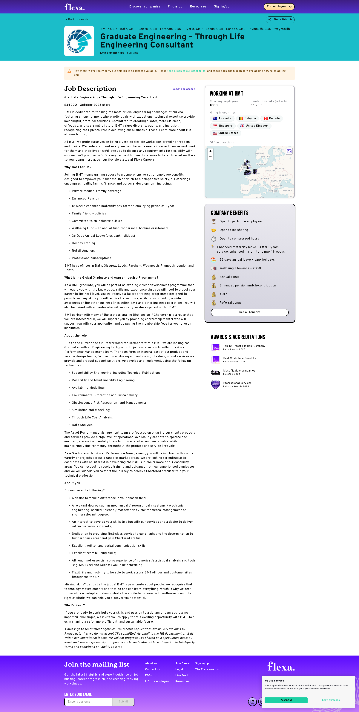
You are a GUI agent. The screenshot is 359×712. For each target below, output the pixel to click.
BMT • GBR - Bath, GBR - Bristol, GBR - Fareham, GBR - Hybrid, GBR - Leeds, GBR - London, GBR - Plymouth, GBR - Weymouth (195, 29)
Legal (179, 669)
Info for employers (157, 681)
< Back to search (77, 20)
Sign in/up (222, 7)
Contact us (152, 669)
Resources (198, 7)
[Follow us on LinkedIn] (252, 701)
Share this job (283, 20)
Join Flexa (182, 663)
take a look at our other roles (186, 71)
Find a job (175, 7)
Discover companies (144, 7)
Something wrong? (184, 89)
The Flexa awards (207, 669)
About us (151, 663)
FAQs (148, 675)
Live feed (181, 675)
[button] (245, 174)
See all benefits (249, 312)
